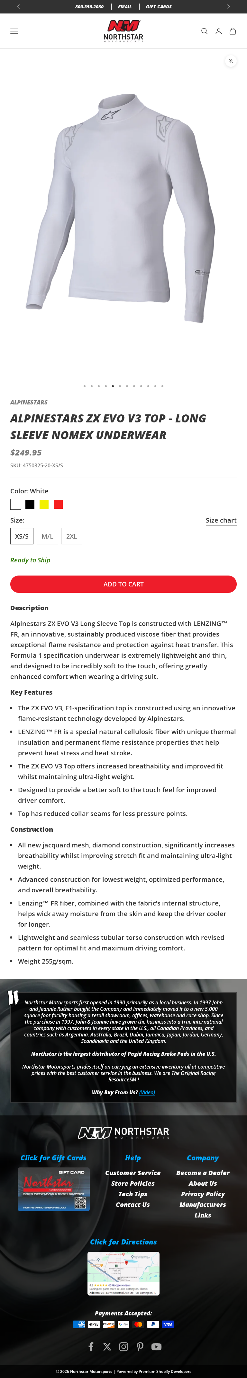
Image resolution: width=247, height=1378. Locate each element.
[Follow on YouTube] (156, 1346)
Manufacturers (202, 1204)
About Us (203, 1183)
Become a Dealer (203, 1172)
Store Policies (133, 1183)
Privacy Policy (203, 1194)
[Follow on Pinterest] (140, 1346)
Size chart (221, 520)
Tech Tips (132, 1194)
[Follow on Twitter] (107, 1346)
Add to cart (124, 584)
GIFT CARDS (159, 7)
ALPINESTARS (29, 402)
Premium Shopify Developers (165, 1371)
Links (203, 1215)
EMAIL (125, 7)
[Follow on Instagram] (123, 1346)
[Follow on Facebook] (90, 1346)
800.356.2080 (89, 7)
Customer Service (133, 1172)
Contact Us (133, 1204)
